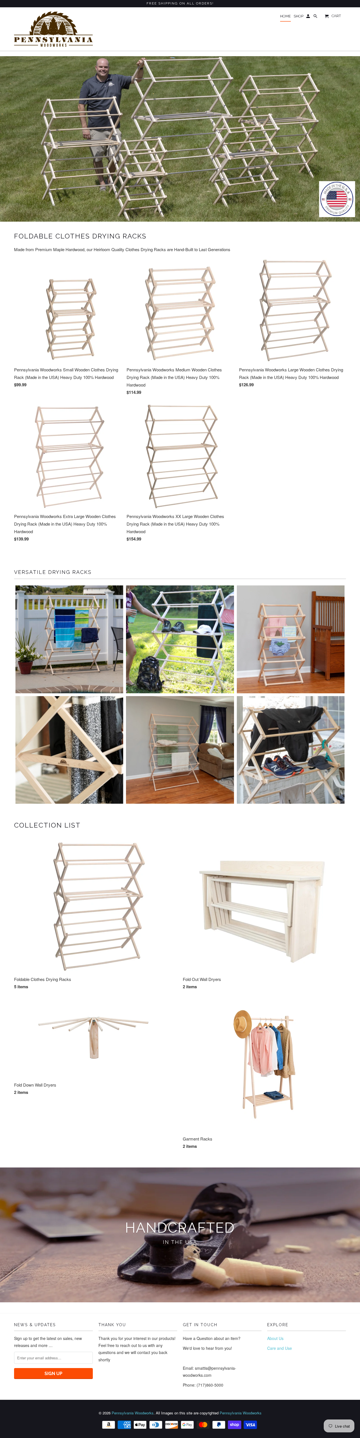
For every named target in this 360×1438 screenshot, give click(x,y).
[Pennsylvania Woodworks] (53, 29)
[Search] (316, 17)
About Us (275, 1338)
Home (285, 16)
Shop (298, 16)
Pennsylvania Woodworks (133, 1413)
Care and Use (279, 1348)
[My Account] (308, 17)
